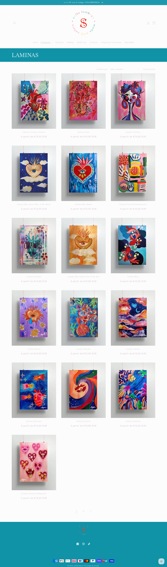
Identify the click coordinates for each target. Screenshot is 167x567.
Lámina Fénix (83, 132)
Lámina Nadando (133, 421)
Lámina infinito (133, 349)
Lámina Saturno (83, 421)
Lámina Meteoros (34, 421)
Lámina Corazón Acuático (33, 132)
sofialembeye (78, 565)
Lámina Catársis (34, 276)
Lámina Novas (34, 349)
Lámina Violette (133, 132)
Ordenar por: (102, 69)
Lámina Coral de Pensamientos (133, 204)
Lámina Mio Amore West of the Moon (34, 204)
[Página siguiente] (90, 511)
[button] (14, 23)
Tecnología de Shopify (91, 565)
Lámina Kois (133, 276)
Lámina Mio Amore (83, 204)
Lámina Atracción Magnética (34, 493)
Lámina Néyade (83, 349)
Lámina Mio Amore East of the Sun (83, 276)
